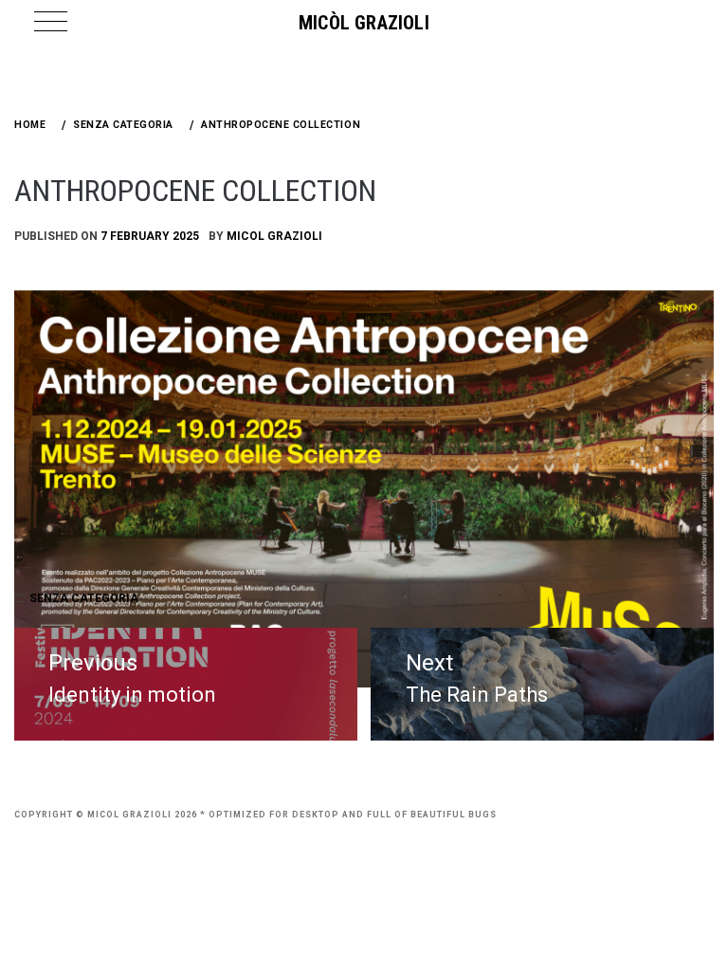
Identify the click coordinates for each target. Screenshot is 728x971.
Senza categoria (83, 598)
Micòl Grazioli (364, 22)
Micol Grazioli (274, 236)
